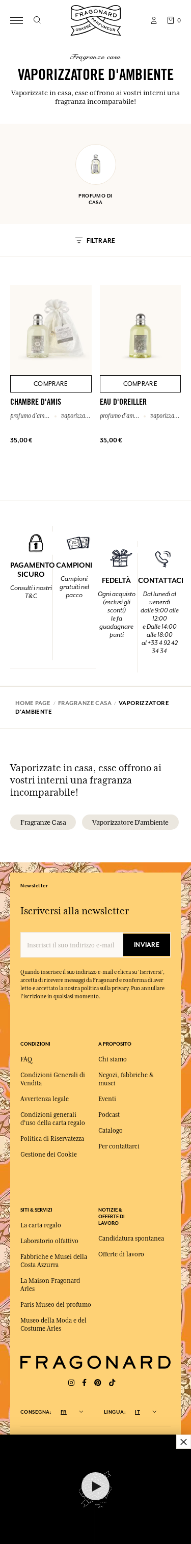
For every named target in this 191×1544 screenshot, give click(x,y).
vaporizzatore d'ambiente (130, 822)
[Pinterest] (97, 1383)
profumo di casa (95, 199)
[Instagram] (71, 1383)
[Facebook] (84, 1383)
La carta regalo (40, 1225)
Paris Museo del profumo (55, 1304)
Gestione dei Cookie (48, 1154)
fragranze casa (43, 822)
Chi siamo (112, 1059)
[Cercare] (37, 20)
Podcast (109, 1114)
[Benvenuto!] (95, 19)
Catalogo (110, 1130)
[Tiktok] (112, 1383)
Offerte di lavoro (121, 1254)
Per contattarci (119, 1146)
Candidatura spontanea (131, 1238)
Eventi (107, 1099)
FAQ (26, 1059)
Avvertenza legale (44, 1099)
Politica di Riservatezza (52, 1138)
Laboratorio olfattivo (49, 1241)
